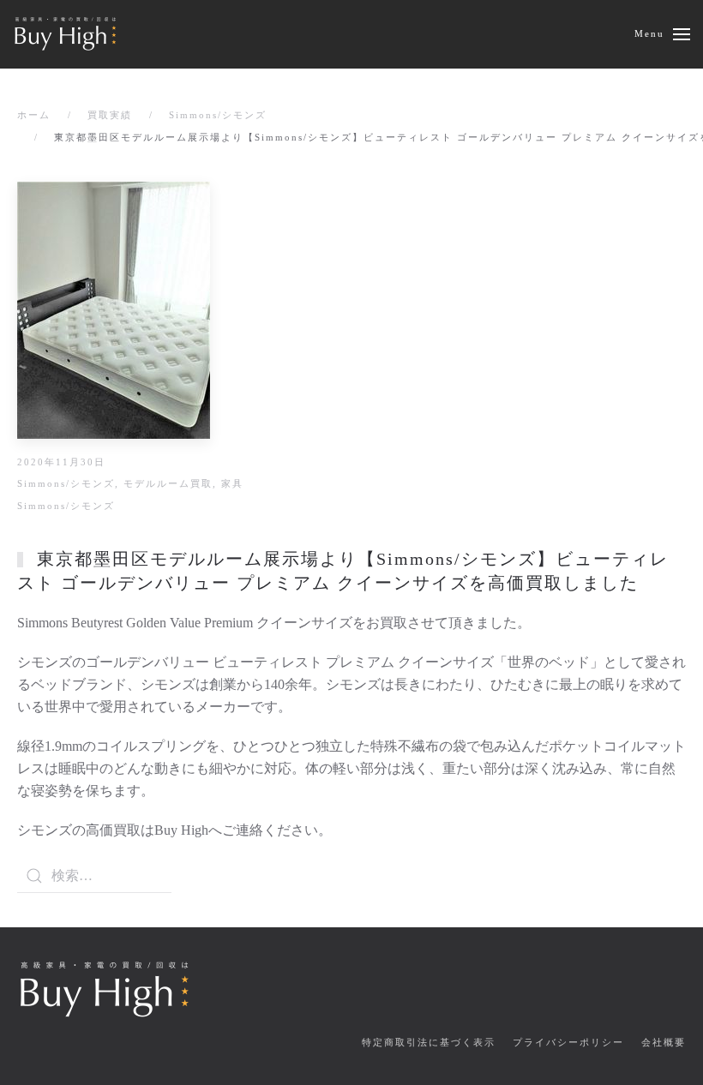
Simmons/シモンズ (218, 115)
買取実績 (109, 115)
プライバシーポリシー (568, 1042)
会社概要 (663, 1042)
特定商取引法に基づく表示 (429, 1042)
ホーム (34, 115)
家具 (232, 483)
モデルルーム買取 (168, 483)
